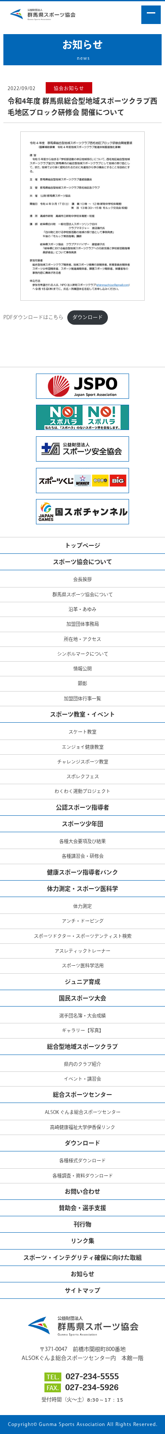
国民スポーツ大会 (82, 998)
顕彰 (82, 683)
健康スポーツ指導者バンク (82, 872)
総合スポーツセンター (82, 1095)
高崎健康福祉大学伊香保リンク (82, 1127)
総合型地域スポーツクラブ (82, 1046)
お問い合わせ (82, 1191)
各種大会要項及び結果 (82, 841)
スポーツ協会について (82, 562)
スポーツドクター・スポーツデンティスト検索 (83, 936)
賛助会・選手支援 (82, 1208)
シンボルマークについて (82, 654)
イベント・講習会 (82, 1078)
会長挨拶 (82, 579)
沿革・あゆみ (82, 609)
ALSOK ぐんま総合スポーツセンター (83, 1112)
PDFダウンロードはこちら (33, 317)
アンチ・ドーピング (83, 921)
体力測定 (82, 906)
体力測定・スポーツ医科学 (82, 889)
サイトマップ (82, 1290)
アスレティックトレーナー (82, 950)
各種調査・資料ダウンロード (82, 1175)
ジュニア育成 (82, 982)
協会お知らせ (69, 88)
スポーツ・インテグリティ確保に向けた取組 (82, 1257)
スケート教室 (82, 731)
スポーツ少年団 (82, 824)
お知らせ (82, 1274)
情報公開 (82, 668)
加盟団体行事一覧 (82, 698)
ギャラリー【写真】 (83, 1030)
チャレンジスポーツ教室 (82, 761)
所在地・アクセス (82, 639)
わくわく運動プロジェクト (82, 791)
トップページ (82, 545)
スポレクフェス (82, 776)
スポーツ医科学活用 (83, 965)
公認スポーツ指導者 (82, 807)
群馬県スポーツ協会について (82, 594)
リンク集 (82, 1241)
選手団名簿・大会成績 (82, 1015)
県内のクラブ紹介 (82, 1064)
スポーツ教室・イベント (82, 714)
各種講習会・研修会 (83, 856)
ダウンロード (87, 317)
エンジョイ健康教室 (83, 747)
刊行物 (82, 1224)
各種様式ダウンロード (82, 1160)
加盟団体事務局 (82, 624)
